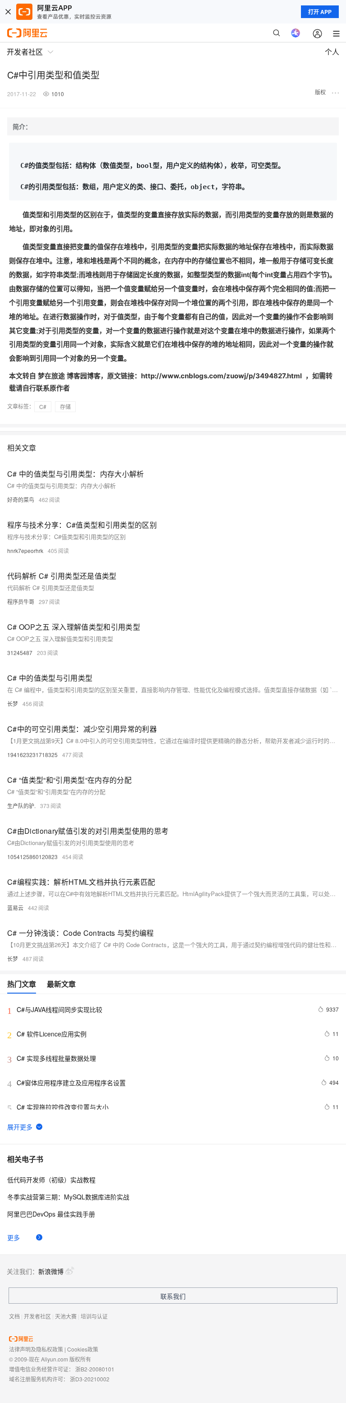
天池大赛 (66, 1316)
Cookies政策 (82, 1349)
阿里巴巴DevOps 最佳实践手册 (51, 1213)
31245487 (19, 652)
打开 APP (320, 12)
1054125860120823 (32, 856)
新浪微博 (51, 1271)
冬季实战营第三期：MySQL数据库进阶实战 (68, 1196)
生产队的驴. (21, 805)
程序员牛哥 (20, 601)
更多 (13, 1237)
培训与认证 (94, 1316)
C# (42, 406)
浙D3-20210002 (89, 1379)
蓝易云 (15, 907)
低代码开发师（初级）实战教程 (51, 1179)
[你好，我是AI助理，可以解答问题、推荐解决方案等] (295, 32)
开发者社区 (37, 1316)
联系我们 (173, 1296)
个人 (332, 51)
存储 (65, 406)
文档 (14, 1316)
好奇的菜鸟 (20, 499)
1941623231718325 (32, 754)
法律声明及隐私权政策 (36, 1349)
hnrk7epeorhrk (25, 550)
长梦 (12, 703)
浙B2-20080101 (94, 1369)
